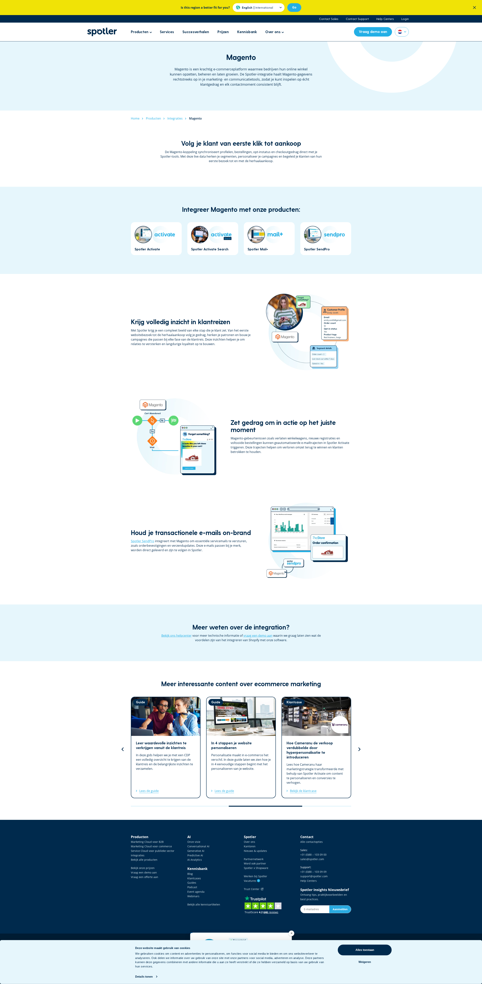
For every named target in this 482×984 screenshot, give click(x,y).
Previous (122, 749)
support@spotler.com (314, 876)
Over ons (249, 842)
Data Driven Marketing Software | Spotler (102, 32)
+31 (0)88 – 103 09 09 (313, 871)
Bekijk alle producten (144, 859)
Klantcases (194, 878)
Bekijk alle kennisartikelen (203, 904)
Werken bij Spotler (255, 876)
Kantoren (249, 846)
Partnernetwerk (253, 859)
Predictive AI (195, 855)
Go (294, 7)
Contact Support (357, 18)
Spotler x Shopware (256, 868)
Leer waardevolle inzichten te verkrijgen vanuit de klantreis (165, 747)
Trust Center (252, 889)
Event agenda (195, 891)
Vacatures (251, 881)
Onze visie (193, 842)
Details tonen (144, 976)
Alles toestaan (364, 949)
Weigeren (364, 961)
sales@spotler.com (312, 859)
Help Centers (385, 18)
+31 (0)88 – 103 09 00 (313, 854)
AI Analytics (194, 859)
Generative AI (195, 851)
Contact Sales (328, 18)
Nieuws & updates (255, 851)
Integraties (137, 855)
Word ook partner (255, 863)
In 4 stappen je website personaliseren (241, 747)
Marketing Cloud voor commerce (151, 846)
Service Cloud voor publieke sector (152, 851)
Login (405, 18)
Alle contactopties (311, 842)
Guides (191, 882)
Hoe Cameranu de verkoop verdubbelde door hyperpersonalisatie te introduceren (316, 747)
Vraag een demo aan (144, 872)
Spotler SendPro (142, 541)
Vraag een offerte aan (144, 877)
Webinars (193, 896)
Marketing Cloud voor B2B (147, 842)
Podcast (192, 887)
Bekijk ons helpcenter (176, 635)
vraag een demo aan (257, 635)
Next (359, 749)
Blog (190, 874)
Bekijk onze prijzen (143, 868)
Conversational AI (198, 846)
